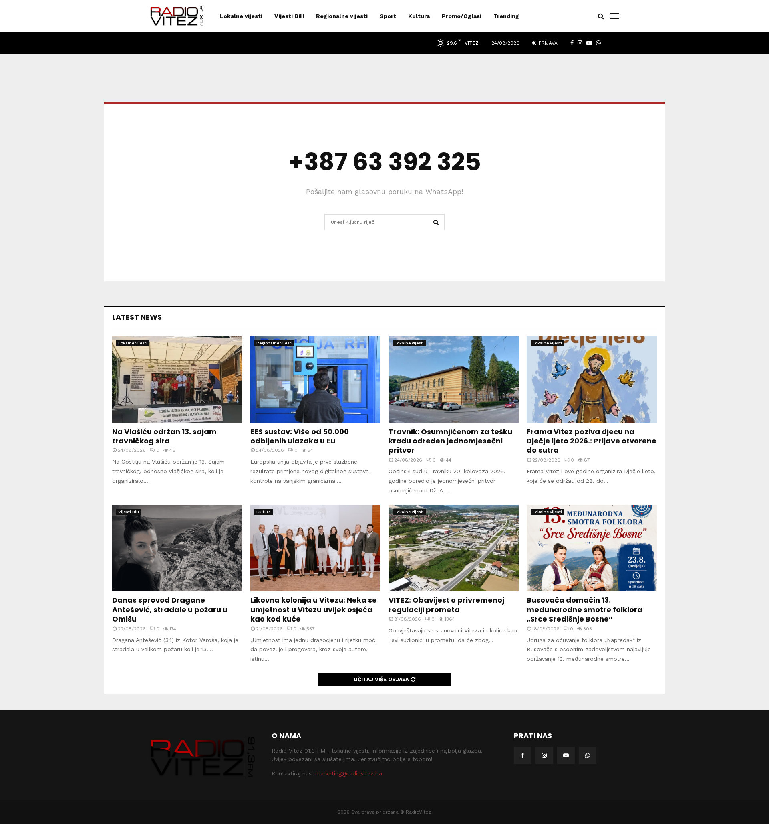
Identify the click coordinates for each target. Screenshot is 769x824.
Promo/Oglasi (461, 16)
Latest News (137, 317)
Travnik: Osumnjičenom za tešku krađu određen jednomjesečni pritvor (450, 441)
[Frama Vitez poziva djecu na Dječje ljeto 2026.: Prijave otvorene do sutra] (592, 379)
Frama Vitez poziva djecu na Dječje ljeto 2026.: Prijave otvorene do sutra (591, 441)
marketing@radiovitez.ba (348, 773)
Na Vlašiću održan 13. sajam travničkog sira (164, 436)
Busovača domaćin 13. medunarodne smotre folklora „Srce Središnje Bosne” (584, 609)
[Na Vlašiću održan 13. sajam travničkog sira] (177, 379)
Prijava (547, 43)
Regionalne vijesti (342, 16)
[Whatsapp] (587, 755)
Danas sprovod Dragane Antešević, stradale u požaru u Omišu (169, 609)
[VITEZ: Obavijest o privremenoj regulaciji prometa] (454, 548)
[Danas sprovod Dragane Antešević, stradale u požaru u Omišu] (177, 548)
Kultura (419, 16)
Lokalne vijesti (241, 16)
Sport (388, 16)
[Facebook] (522, 755)
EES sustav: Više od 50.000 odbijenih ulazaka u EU (299, 436)
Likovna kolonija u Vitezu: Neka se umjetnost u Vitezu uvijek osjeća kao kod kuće (313, 609)
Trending (506, 16)
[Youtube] (566, 755)
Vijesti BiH (289, 16)
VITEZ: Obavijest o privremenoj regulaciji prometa (446, 604)
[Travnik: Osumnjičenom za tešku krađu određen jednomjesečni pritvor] (454, 379)
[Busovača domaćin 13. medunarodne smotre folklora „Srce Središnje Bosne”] (592, 548)
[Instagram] (544, 755)
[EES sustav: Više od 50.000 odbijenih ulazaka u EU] (315, 379)
